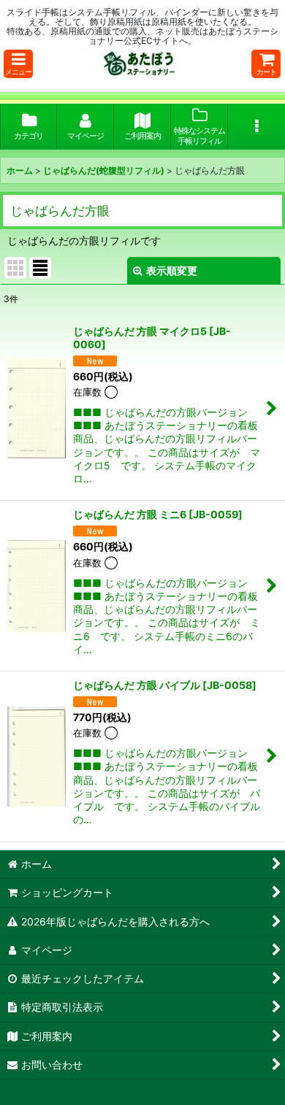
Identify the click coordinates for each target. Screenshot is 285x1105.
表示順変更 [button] (171, 270)
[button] (18, 64)
